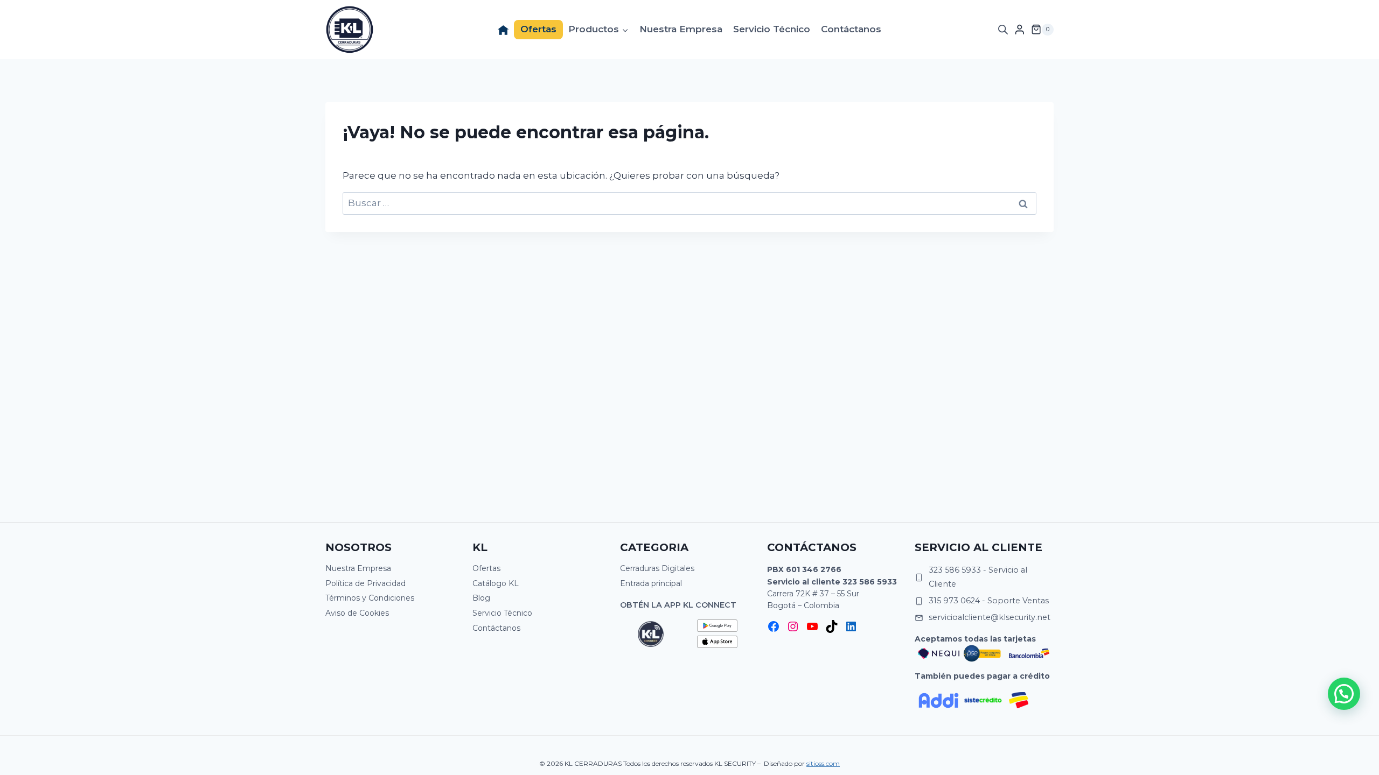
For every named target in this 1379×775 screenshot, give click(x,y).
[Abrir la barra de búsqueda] (1003, 29)
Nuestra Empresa (680, 29)
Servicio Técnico (771, 29)
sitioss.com (823, 763)
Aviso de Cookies (357, 613)
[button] (1344, 694)
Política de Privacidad (365, 583)
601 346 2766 (813, 569)
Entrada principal (651, 583)
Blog (481, 598)
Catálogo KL (495, 583)
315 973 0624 (954, 600)
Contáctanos (851, 29)
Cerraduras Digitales (657, 568)
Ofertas (538, 29)
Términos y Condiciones (369, 598)
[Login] (1020, 29)
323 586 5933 (869, 582)
